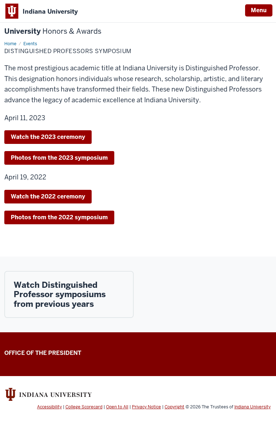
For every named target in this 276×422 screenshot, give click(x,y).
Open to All (117, 407)
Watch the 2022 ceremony (48, 196)
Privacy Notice (146, 407)
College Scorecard (83, 407)
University (52, 31)
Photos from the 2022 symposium (59, 217)
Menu (259, 10)
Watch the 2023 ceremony (48, 137)
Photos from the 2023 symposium (59, 157)
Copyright (174, 407)
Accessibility (49, 407)
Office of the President (42, 353)
